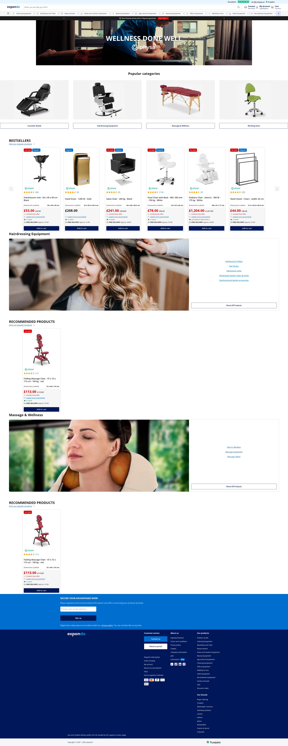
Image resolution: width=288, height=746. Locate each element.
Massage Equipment (234, 452)
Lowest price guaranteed (35, 217)
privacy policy (107, 625)
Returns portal (156, 646)
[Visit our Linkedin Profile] (180, 665)
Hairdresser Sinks (233, 271)
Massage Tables (234, 456)
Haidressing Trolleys (234, 261)
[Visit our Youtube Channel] (172, 665)
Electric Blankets (234, 447)
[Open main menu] (8, 13)
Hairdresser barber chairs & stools (234, 275)
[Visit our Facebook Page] (176, 665)
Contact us (155, 639)
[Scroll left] (63, 18)
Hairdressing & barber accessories (234, 280)
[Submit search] (238, 7)
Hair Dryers (234, 266)
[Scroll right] (223, 18)
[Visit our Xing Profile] (184, 665)
